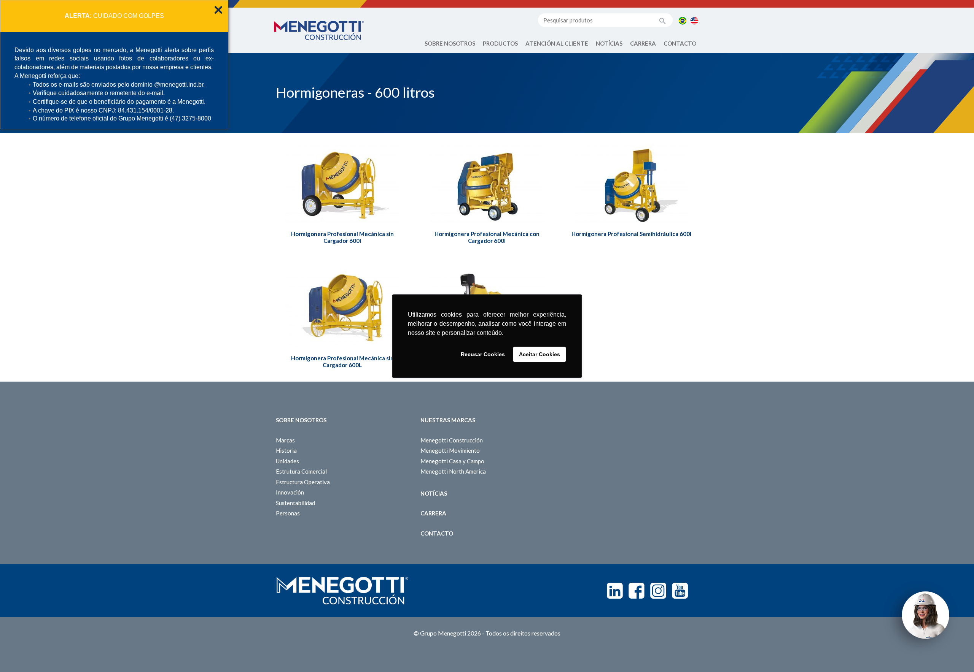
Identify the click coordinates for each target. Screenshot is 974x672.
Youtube (680, 591)
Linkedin (615, 591)
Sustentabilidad (295, 502)
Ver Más (342, 202)
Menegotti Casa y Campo (452, 461)
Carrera (643, 43)
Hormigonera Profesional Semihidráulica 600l (631, 233)
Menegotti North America (453, 471)
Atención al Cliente (556, 43)
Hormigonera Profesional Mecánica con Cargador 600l (487, 237)
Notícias (609, 43)
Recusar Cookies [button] (483, 354)
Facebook (637, 591)
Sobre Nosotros (450, 43)
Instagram (658, 591)
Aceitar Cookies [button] (539, 354)
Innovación (290, 492)
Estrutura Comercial (301, 471)
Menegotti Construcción (451, 440)
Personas (288, 513)
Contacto (680, 43)
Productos (500, 43)
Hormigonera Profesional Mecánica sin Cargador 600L (342, 361)
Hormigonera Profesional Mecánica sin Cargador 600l (342, 237)
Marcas (285, 440)
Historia (286, 450)
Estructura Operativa (303, 482)
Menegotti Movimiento (450, 450)
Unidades (287, 461)
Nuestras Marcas (447, 420)
